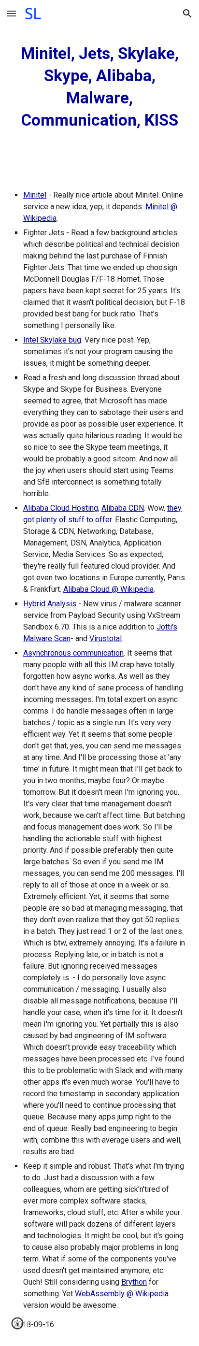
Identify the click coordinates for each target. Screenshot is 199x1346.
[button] (11, 13)
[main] (99, 87)
